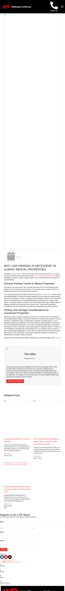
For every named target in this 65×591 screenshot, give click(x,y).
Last (34, 528)
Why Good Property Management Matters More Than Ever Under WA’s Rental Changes (46, 441)
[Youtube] (6, 557)
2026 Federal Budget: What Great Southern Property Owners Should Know (17, 489)
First (1, 528)
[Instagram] (10, 557)
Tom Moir (18, 257)
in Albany (58, 338)
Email (2, 532)
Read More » (7, 453)
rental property (17, 274)
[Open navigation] (62, 7)
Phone (2, 540)
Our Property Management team (45, 276)
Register (3, 549)
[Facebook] (2, 557)
